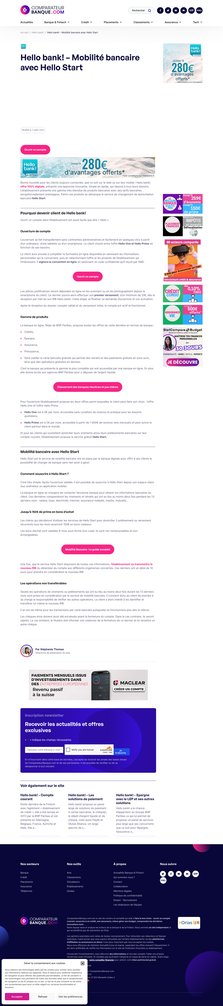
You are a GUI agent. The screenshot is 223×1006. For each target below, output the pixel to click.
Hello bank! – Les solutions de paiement (85, 797)
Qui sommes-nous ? (124, 877)
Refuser (43, 996)
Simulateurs (73, 882)
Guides (70, 891)
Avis (69, 872)
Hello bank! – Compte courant (37, 797)
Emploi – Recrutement (125, 900)
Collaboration (120, 886)
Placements (111, 22)
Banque (24, 872)
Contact (117, 882)
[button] (82, 963)
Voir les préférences (70, 996)
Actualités (26, 22)
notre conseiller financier (101, 960)
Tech (196, 22)
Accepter (17, 996)
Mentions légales (122, 891)
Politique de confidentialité (127, 895)
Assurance (171, 22)
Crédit (85, 22)
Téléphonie (26, 891)
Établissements (75, 886)
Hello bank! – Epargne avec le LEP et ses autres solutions (135, 799)
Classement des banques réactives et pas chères (87, 387)
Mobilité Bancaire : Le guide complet (87, 549)
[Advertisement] (87, 99)
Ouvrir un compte (35, 149)
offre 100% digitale (32, 186)
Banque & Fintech (55, 22)
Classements (142, 22)
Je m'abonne (120, 751)
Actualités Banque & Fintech (128, 872)
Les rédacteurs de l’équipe (127, 904)
